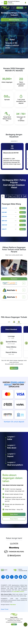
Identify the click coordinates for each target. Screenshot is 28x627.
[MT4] (23, 290)
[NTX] (23, 283)
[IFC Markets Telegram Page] (25, 577)
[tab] (9, 322)
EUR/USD (4, 216)
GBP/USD (4, 220)
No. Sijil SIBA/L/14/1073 (18, 591)
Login (13, 7)
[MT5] (23, 296)
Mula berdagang (14, 19)
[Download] (25, 3)
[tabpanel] (14, 342)
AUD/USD (4, 208)
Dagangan (22, 208)
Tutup (14, 624)
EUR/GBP (4, 212)
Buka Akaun (14, 514)
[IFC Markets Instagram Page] (7, 577)
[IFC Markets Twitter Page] (12, 577)
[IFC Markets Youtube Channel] (20, 577)
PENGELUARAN (17, 382)
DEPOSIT (8, 384)
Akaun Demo (14, 23)
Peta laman (13, 604)
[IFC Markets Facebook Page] (3, 577)
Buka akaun (19, 7)
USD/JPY (4, 229)
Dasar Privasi (4, 609)
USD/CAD (4, 225)
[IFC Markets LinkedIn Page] (16, 577)
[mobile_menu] (25, 7)
